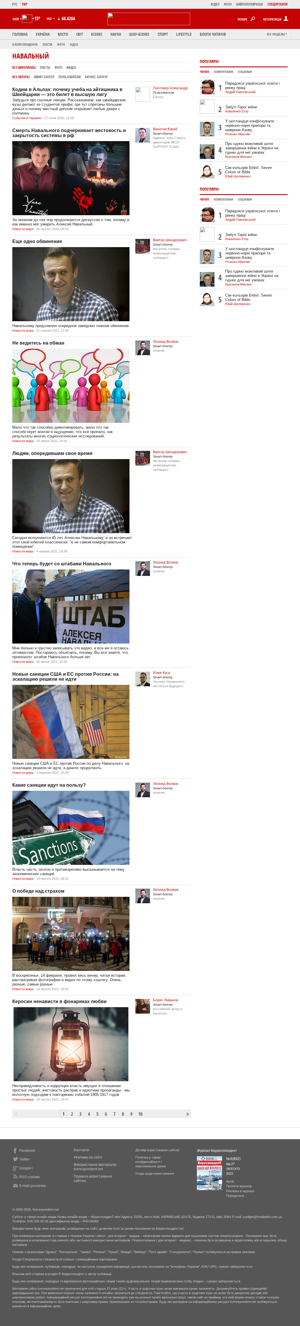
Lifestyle (184, 34)
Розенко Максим (237, 134)
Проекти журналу (239, 1186)
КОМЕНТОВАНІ (223, 71)
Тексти (47, 44)
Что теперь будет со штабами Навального (61, 563)
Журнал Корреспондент (217, 1151)
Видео (71, 67)
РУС (15, 4)
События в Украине (26, 118)
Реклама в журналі (240, 1191)
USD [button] (49, 18)
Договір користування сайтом (157, 1150)
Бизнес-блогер (96, 76)
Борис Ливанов (165, 1000)
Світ (79, 34)
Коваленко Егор (236, 111)
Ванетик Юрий (165, 129)
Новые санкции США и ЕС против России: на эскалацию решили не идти (65, 677)
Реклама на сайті (88, 1157)
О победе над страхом (38, 891)
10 (140, 1114)
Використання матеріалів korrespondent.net (95, 1167)
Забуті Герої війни (241, 107)
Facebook (27, 1151)
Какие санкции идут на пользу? (49, 785)
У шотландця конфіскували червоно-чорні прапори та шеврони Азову (249, 125)
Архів (230, 1181)
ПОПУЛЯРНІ (209, 61)
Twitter (24, 1159)
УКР (24, 4)
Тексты (45, 67)
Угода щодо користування (154, 1173)
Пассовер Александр (170, 88)
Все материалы (24, 67)
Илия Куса (161, 673)
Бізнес (96, 34)
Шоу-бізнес (139, 34)
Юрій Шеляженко (237, 176)
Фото (61, 44)
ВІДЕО (215, 4)
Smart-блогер (44, 76)
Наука (115, 34)
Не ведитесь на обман (38, 343)
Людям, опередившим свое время (52, 453)
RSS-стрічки (29, 1177)
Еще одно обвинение (37, 241)
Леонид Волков (165, 342)
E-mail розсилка (32, 1186)
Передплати (235, 1195)
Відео (74, 44)
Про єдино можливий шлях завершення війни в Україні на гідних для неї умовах (251, 148)
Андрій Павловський (240, 92)
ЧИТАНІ (204, 71)
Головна (20, 34)
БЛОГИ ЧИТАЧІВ (213, 34)
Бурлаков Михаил (238, 156)
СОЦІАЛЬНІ (245, 71)
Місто (63, 34)
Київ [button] (16, 19)
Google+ (26, 1168)
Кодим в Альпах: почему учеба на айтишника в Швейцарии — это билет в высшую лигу (67, 92)
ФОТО (228, 4)
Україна (43, 34)
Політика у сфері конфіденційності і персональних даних (150, 1162)
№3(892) (233, 1159)
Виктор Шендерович (170, 240)
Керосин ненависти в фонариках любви (59, 1001)
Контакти (81, 1150)
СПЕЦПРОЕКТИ (277, 4)
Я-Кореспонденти (25, 44)
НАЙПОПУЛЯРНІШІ (249, 4)
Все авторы (21, 76)
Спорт (163, 34)
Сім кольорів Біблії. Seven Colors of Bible (248, 169)
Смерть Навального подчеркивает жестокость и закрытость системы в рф (69, 133)
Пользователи (70, 76)
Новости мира (22, 229)
